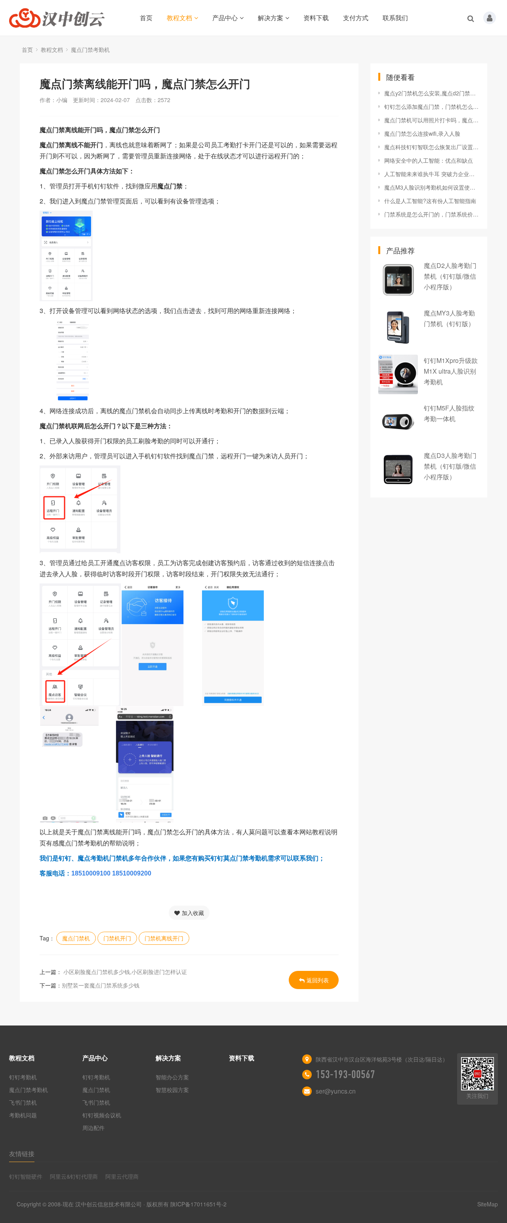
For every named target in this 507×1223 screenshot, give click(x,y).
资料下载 (316, 17)
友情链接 (21, 1153)
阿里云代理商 (122, 1176)
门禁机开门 (117, 938)
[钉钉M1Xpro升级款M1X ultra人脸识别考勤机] (398, 374)
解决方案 (270, 17)
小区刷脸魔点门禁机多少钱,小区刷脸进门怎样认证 (124, 972)
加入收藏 (193, 913)
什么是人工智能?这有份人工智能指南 (430, 201)
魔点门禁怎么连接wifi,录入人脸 (422, 133)
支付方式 (355, 17)
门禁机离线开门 (164, 938)
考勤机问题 (23, 1115)
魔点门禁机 (76, 938)
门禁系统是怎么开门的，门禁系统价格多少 (431, 214)
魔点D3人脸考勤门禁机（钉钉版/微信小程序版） (450, 466)
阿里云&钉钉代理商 (74, 1176)
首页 (146, 17)
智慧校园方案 (172, 1090)
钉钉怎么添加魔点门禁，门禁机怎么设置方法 (431, 106)
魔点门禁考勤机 (90, 49)
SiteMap (487, 1204)
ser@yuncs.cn (336, 1091)
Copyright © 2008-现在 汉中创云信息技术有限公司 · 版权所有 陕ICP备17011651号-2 (122, 1204)
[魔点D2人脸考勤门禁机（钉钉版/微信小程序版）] (398, 279)
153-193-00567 (345, 1075)
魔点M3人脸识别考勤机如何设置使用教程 (431, 187)
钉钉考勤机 (23, 1077)
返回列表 (318, 980)
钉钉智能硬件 (25, 1176)
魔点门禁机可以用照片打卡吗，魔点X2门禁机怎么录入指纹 (431, 120)
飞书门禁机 (23, 1102)
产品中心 (225, 17)
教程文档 (179, 17)
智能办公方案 (172, 1077)
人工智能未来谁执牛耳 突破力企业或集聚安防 (431, 174)
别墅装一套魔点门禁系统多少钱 (100, 985)
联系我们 (395, 17)
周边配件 (93, 1128)
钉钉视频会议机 (101, 1115)
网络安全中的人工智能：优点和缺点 (428, 160)
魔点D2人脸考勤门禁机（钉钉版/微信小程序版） (450, 276)
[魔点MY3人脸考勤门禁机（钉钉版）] (398, 327)
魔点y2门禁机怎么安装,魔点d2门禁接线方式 (431, 93)
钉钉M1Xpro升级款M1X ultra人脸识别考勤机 (451, 371)
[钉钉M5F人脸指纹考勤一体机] (398, 422)
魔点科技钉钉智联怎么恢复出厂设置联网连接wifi (431, 147)
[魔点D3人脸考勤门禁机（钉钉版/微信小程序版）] (398, 470)
